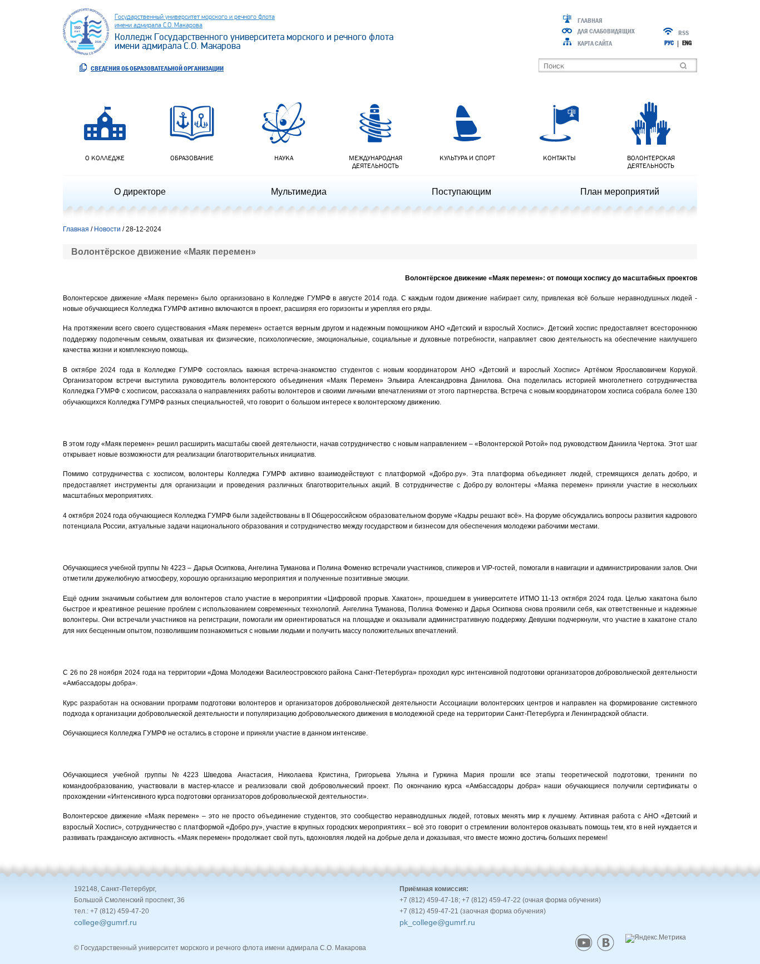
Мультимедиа (299, 191)
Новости (107, 229)
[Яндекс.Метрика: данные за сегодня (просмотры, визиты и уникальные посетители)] (655, 938)
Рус (669, 42)
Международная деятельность (375, 162)
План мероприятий (619, 191)
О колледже (105, 158)
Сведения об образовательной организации (157, 68)
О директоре (140, 191)
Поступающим (461, 191)
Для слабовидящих (606, 31)
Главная (590, 20)
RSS (683, 33)
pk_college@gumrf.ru (437, 922)
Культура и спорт (467, 158)
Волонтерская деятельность (651, 162)
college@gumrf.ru (105, 922)
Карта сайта (595, 43)
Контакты (559, 158)
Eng (687, 42)
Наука (283, 158)
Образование (192, 158)
